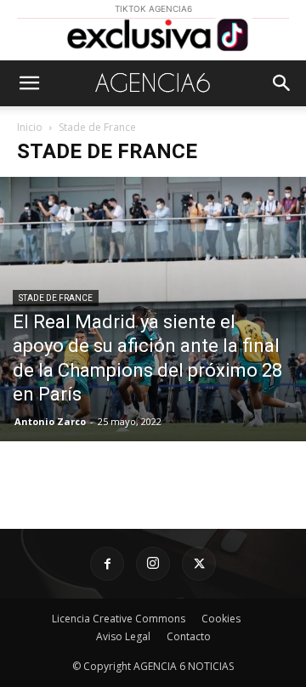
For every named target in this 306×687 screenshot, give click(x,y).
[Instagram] (153, 564)
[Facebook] (107, 564)
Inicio (29, 127)
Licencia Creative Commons (118, 618)
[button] (29, 83)
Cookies (221, 618)
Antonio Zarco (50, 421)
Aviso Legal (123, 636)
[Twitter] (199, 564)
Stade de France (56, 298)
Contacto (189, 636)
